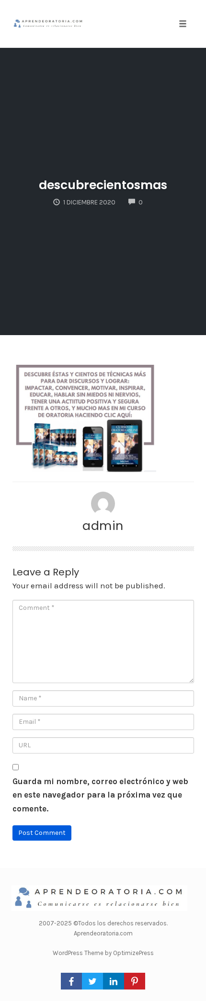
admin (103, 525)
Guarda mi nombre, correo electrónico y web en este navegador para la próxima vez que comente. (100, 795)
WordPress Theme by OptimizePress (103, 952)
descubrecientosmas (103, 185)
